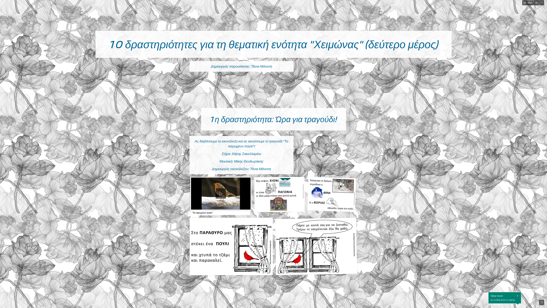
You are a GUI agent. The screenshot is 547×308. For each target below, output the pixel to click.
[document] (273, 154)
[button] (528, 2)
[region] (221, 194)
